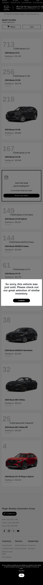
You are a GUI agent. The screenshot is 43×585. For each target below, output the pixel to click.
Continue (21, 300)
